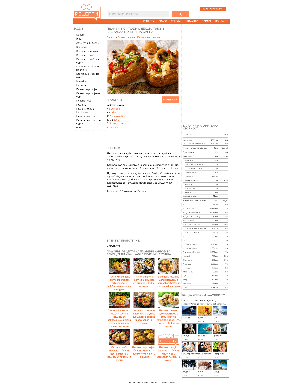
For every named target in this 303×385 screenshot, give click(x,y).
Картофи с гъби (85, 55)
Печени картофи (86, 89)
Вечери (111, 37)
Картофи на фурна (87, 51)
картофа (114, 108)
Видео (162, 21)
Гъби (78, 38)
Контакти (222, 21)
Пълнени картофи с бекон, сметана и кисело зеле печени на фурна (144, 352)
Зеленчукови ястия (88, 43)
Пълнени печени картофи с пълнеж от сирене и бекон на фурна (144, 281)
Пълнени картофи (87, 116)
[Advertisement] (89, 179)
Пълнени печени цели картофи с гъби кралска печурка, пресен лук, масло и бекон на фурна (169, 318)
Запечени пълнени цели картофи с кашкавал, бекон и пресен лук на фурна (169, 281)
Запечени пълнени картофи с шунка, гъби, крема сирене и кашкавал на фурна (144, 317)
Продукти (191, 21)
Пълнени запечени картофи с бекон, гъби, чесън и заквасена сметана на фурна (119, 283)
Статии (176, 21)
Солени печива (127, 37)
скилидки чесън (118, 123)
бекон (115, 112)
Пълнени (81, 104)
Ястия (80, 127)
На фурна (81, 85)
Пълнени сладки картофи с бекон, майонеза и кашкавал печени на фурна (169, 353)
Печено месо (83, 100)
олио (116, 127)
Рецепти (149, 21)
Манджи (81, 81)
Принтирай (170, 99)
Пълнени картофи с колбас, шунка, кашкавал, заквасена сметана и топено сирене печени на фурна (119, 318)
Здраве (206, 21)
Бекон (80, 34)
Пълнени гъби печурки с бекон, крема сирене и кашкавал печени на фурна (119, 353)
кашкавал (119, 116)
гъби (116, 119)
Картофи (81, 47)
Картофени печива (148, 37)
